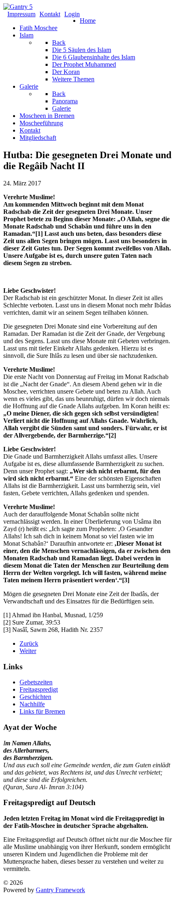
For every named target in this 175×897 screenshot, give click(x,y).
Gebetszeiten (36, 682)
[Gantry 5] (18, 6)
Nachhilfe (32, 704)
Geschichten (35, 696)
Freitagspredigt (39, 689)
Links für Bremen (42, 711)
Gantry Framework (60, 889)
